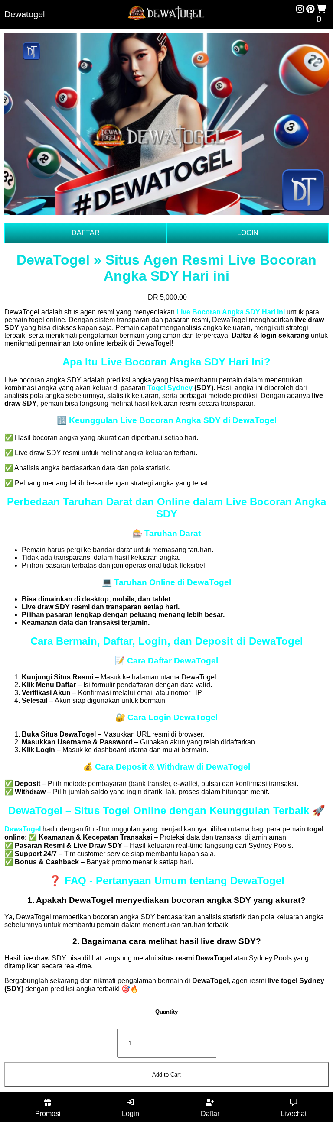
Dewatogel (24, 14)
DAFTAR (86, 232)
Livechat (294, 1113)
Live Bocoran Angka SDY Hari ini (230, 312)
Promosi (48, 1113)
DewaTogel (22, 829)
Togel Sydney (170, 387)
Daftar (210, 1113)
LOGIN (247, 232)
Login (130, 1113)
